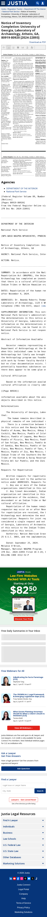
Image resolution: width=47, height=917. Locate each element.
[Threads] (25, 878)
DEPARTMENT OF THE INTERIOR (21, 188)
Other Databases (12, 857)
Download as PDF (37, 42)
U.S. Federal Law (11, 844)
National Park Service (10, 12)
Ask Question (23, 768)
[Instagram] (21, 878)
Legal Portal (23, 889)
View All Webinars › (23, 728)
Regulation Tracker (15, 9)
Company (23, 894)
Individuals (9, 826)
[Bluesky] (28, 878)
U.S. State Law (10, 851)
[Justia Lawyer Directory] (36, 878)
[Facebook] (18, 878)
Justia (3, 9)
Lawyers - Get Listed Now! (23, 799)
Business (7, 832)
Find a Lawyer (9, 779)
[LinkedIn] (10, 878)
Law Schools (9, 838)
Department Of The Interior (35, 9)
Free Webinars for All (12, 671)
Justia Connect (23, 885)
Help (23, 898)
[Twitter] (32, 878)
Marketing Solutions (14, 863)
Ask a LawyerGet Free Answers (11, 754)
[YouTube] (14, 878)
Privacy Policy (23, 907)
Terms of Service (23, 903)
